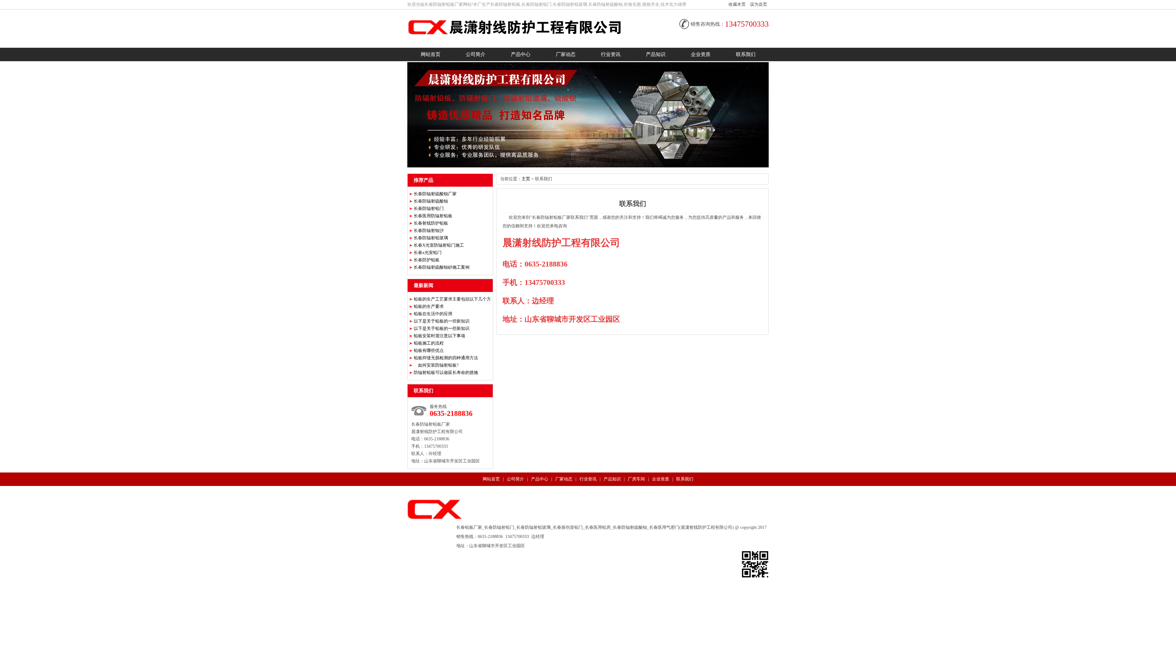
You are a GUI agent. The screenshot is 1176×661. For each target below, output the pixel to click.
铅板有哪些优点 (429, 350)
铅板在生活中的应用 (433, 314)
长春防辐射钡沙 (429, 230)
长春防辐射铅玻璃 (431, 238)
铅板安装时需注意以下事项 (439, 336)
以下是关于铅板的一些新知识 (441, 321)
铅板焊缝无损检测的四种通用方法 (446, 358)
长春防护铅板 (426, 260)
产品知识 (655, 54)
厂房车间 (636, 479)
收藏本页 (737, 4)
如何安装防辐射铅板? (436, 365)
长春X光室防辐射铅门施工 (439, 245)
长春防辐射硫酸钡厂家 (435, 194)
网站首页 (430, 54)
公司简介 (475, 54)
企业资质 (700, 54)
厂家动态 (565, 54)
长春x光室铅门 (428, 252)
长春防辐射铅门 (429, 208)
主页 (526, 179)
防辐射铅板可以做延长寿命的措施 (446, 372)
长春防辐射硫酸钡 (431, 201)
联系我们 (746, 54)
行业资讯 (610, 54)
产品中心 (520, 54)
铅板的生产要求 (429, 306)
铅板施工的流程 (429, 343)
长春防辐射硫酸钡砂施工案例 (441, 267)
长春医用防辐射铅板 (433, 216)
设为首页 (758, 4)
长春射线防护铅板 (431, 223)
